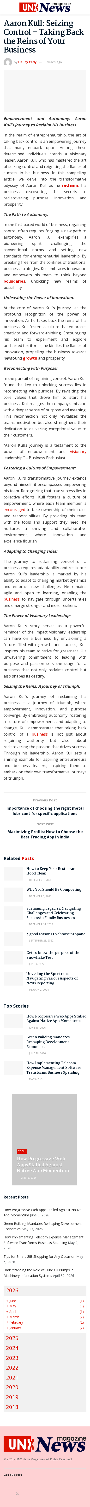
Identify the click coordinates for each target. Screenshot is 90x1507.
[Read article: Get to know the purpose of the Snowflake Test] (13, 957)
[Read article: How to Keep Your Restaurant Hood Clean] (13, 874)
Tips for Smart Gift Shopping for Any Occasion (39, 1256)
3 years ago (53, 62)
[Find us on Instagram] (11, 1493)
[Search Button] (84, 7)
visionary (78, 451)
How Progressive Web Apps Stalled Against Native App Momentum (56, 1019)
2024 (12, 1347)
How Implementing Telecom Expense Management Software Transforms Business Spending (53, 1068)
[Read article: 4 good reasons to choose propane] (13, 939)
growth (30, 358)
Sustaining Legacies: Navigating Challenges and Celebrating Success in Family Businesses (53, 913)
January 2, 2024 (38, 989)
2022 (12, 1367)
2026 (12, 1290)
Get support (13, 1475)
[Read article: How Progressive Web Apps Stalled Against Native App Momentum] (13, 1021)
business (12, 599)
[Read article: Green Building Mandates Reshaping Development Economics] (13, 1042)
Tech (21, 1151)
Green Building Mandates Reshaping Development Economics (48, 1042)
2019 (12, 1397)
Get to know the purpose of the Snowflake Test (53, 955)
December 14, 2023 (40, 924)
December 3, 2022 (40, 896)
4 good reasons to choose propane (55, 934)
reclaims (70, 185)
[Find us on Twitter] (17, 1493)
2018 (12, 1406)
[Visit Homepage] (45, 7)
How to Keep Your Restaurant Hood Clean (51, 871)
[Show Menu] (6, 7)
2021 (12, 1377)
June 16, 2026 (37, 1027)
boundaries (14, 281)
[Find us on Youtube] (23, 1493)
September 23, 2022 (41, 940)
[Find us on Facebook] (5, 1493)
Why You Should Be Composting (53, 890)
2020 (12, 1387)
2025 (12, 1337)
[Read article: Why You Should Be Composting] (13, 894)
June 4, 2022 (36, 964)
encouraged (14, 509)
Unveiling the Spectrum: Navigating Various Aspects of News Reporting (52, 978)
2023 (12, 1357)
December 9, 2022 (40, 880)
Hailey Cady (27, 62)
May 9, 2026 (35, 1079)
